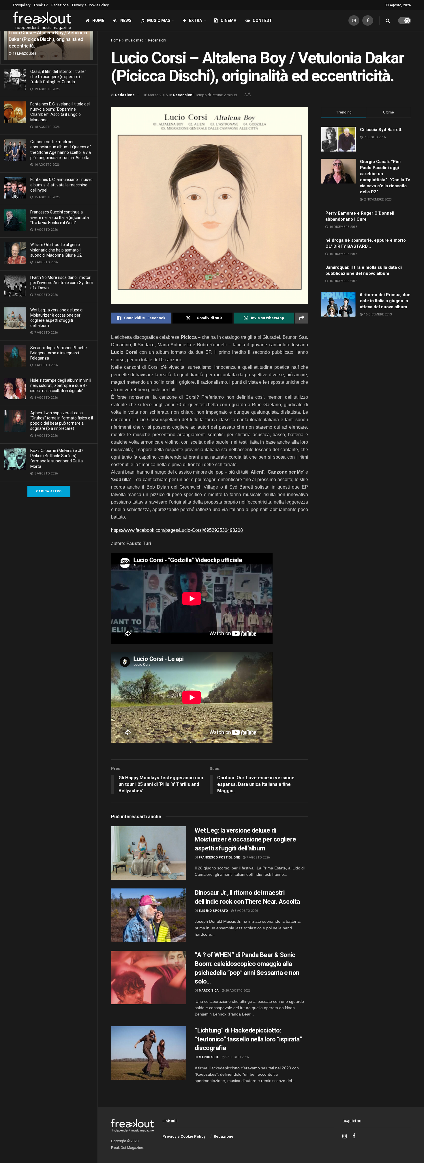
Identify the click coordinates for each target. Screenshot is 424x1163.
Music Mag (158, 20)
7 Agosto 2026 (257, 857)
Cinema (228, 20)
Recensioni (157, 40)
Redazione (60, 5)
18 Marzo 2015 (155, 95)
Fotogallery (22, 5)
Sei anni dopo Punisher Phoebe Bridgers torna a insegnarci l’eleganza (58, 352)
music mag (134, 40)
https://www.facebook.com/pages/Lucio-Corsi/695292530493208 (177, 530)
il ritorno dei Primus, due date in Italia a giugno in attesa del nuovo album (385, 300)
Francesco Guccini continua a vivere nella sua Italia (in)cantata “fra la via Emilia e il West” (59, 217)
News (126, 20)
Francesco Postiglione (219, 857)
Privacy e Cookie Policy (90, 5)
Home (98, 20)
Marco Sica (209, 990)
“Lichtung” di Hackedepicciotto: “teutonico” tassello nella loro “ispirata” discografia (248, 1039)
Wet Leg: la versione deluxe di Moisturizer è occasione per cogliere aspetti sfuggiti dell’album (245, 839)
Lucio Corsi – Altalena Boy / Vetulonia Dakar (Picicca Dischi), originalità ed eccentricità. (48, 39)
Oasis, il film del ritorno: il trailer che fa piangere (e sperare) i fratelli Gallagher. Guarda (58, 76)
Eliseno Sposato (213, 911)
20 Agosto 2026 (237, 990)
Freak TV (41, 5)
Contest (262, 20)
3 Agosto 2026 (246, 911)
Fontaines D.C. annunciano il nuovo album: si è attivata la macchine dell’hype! (61, 184)
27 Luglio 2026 (236, 1057)
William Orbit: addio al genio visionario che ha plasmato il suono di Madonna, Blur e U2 (56, 249)
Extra (195, 20)
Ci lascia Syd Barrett (381, 129)
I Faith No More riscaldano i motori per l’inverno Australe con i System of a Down (61, 282)
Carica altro (49, 491)
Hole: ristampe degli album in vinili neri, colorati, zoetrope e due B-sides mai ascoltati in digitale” (60, 385)
